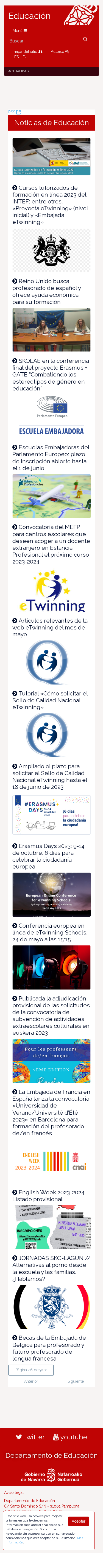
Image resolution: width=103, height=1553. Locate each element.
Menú (18, 30)
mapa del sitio (25, 51)
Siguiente (76, 1381)
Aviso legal (14, 1492)
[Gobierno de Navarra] (51, 1474)
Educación (29, 15)
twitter (33, 1437)
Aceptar (78, 1521)
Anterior (31, 1381)
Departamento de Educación (51, 1455)
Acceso (58, 51)
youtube (73, 1437)
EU (25, 57)
